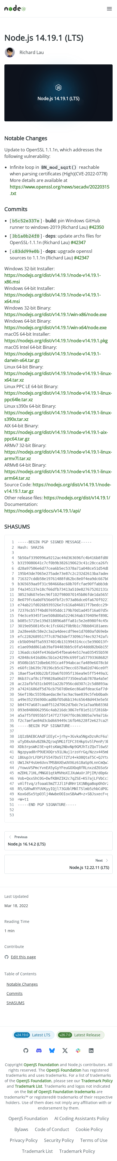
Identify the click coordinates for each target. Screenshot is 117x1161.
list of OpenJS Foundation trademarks (61, 1091)
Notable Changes (25, 138)
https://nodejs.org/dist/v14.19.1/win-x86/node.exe (55, 314)
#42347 (78, 242)
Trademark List (28, 1086)
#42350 (96, 227)
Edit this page (23, 956)
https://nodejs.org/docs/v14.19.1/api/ (42, 511)
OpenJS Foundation (41, 1064)
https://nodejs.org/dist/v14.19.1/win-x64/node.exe (55, 328)
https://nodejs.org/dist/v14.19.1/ (77, 498)
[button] (109, 8)
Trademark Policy (97, 1080)
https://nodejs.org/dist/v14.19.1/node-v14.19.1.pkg (56, 341)
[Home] (55, 9)
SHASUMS (17, 526)
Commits (15, 209)
